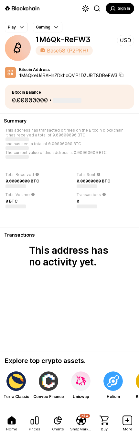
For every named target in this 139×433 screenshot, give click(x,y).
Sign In (124, 8)
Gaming (43, 27)
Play (12, 27)
